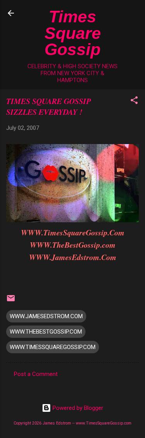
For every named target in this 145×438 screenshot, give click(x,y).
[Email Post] (10, 300)
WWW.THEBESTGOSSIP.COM (46, 331)
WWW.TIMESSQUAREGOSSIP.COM (53, 347)
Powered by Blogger (77, 407)
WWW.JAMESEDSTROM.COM (46, 316)
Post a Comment (36, 374)
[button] (134, 101)
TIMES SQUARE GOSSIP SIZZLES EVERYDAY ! (48, 106)
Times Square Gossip (72, 33)
